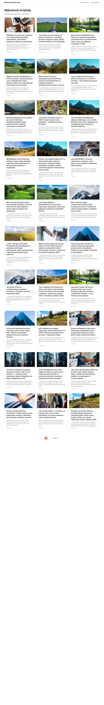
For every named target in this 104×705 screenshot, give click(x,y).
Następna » (55, 438)
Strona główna (95, 2)
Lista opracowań (84, 2)
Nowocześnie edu (12, 2)
